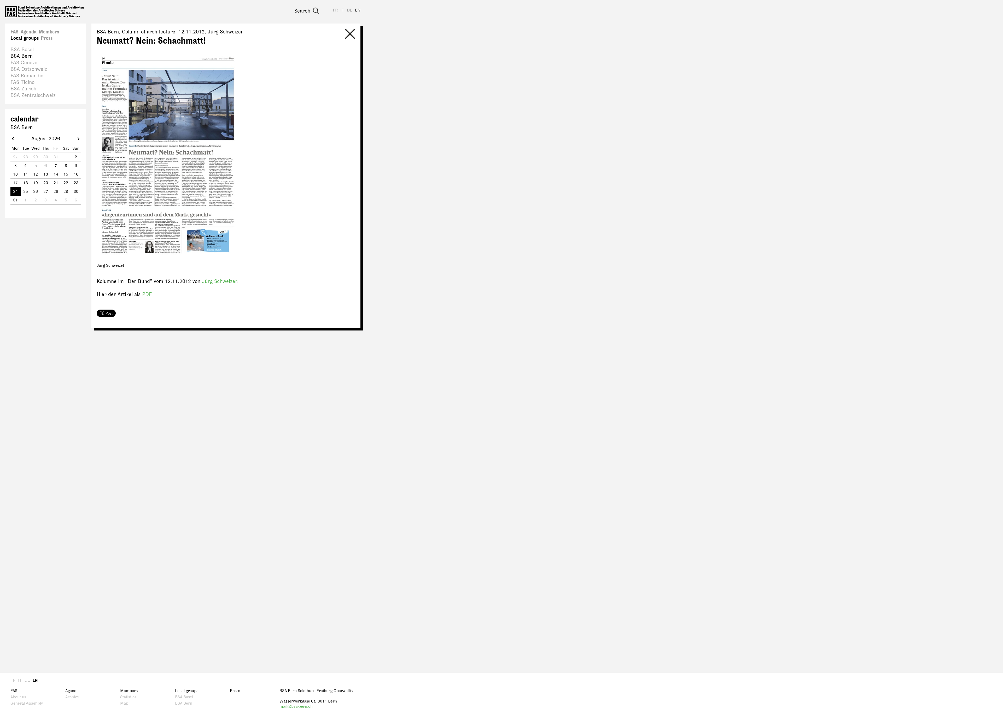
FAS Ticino (22, 82)
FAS (14, 31)
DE (349, 10)
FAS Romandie (26, 76)
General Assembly (26, 703)
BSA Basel (22, 50)
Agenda (29, 31)
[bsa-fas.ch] (44, 11)
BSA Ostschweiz (28, 69)
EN (357, 10)
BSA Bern (21, 56)
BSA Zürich (23, 89)
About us (18, 697)
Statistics (128, 697)
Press (47, 38)
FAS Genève (23, 63)
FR (335, 10)
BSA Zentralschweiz (33, 95)
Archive (72, 697)
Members (49, 31)
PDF (147, 294)
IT (342, 10)
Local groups (24, 38)
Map (124, 703)
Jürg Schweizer (219, 281)
